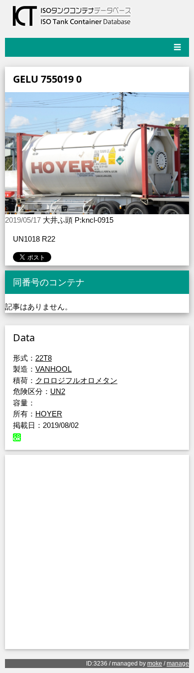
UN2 (57, 391)
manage (178, 663)
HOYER (48, 413)
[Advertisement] (97, 552)
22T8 (43, 358)
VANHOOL (53, 369)
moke (154, 663)
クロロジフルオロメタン (76, 380)
